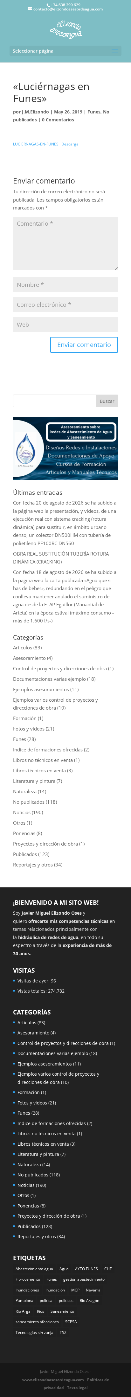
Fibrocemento (28, 1279)
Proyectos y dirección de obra (45, 843)
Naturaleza (25, 791)
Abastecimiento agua (34, 1268)
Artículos (22, 647)
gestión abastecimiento (84, 1279)
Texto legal (77, 1387)
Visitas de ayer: (34, 981)
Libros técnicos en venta (39, 770)
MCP (75, 1290)
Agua (64, 1268)
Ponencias (24, 833)
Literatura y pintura (34, 781)
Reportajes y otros (33, 864)
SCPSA (71, 1321)
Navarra (93, 1290)
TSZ (63, 1332)
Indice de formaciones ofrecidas (48, 749)
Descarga (70, 144)
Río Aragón (89, 1300)
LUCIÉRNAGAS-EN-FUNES (36, 144)
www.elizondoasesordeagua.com (53, 1379)
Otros (19, 823)
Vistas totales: (32, 991)
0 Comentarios (58, 120)
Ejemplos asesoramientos (41, 689)
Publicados (25, 854)
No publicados (29, 802)
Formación (25, 718)
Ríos (40, 1311)
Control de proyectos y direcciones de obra (60, 668)
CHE (108, 1268)
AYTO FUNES (86, 1268)
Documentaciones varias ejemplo (49, 679)
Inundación (55, 1290)
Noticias (22, 812)
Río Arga (23, 1311)
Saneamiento (62, 1311)
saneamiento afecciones (37, 1321)
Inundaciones (27, 1290)
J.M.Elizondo (35, 112)
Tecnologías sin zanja (34, 1332)
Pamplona (24, 1300)
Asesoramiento (29, 658)
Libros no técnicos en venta (43, 760)
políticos (66, 1300)
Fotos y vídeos (29, 728)
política (46, 1300)
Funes (93, 112)
